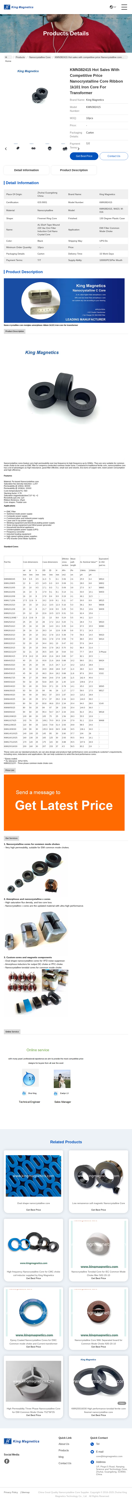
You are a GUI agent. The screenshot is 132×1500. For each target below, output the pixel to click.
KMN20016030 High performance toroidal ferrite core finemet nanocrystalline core (98, 1410)
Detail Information (26, 170)
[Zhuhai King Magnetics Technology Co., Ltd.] (18, 7)
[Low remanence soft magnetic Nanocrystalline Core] (98, 1176)
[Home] (21, 1445)
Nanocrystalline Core (40, 57)
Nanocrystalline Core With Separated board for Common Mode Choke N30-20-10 (98, 1342)
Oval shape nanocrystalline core (33, 1203)
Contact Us (65, 1463)
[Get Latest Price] (64, 802)
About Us (64, 1444)
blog (61, 1456)
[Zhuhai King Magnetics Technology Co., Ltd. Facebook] (7, 1461)
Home (8, 57)
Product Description (74, 170)
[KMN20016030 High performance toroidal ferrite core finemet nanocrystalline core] (98, 1381)
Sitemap (25, 1492)
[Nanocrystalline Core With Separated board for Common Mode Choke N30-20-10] (98, 1312)
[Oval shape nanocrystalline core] (33, 1176)
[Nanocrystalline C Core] (64, 300)
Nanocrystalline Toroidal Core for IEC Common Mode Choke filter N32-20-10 (98, 1273)
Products (20, 57)
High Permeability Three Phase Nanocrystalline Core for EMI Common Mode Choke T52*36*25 (33, 1410)
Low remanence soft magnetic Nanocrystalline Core (98, 1203)
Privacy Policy (11, 1492)
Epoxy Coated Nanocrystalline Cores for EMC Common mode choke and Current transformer (33, 1342)
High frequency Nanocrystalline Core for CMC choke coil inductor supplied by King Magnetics (33, 1273)
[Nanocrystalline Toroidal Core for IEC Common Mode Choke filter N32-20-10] (98, 1244)
